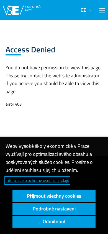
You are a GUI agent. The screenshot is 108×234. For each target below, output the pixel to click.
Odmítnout (54, 221)
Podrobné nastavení (54, 208)
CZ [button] (83, 10)
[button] (101, 10)
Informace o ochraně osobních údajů (37, 180)
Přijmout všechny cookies (54, 196)
